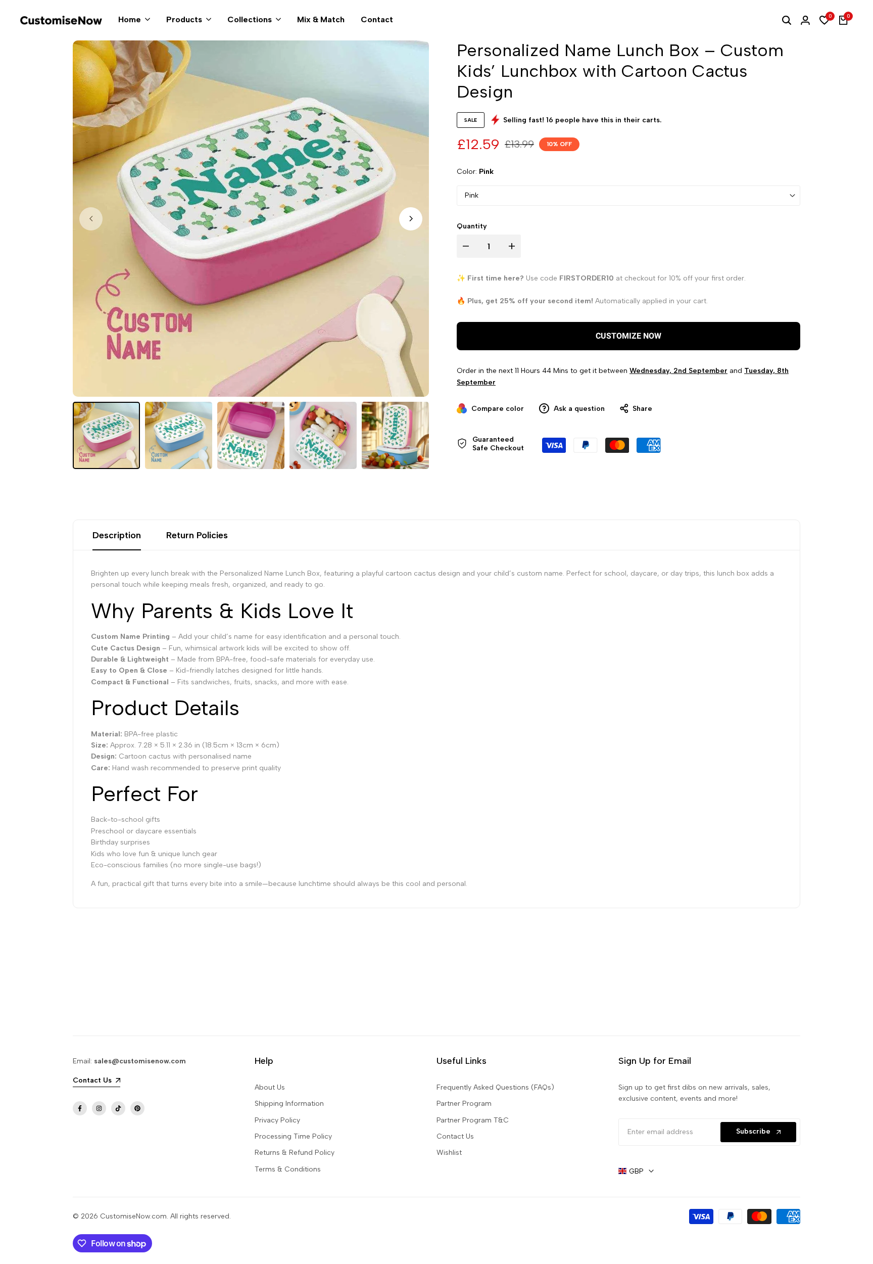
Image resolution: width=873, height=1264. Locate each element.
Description (116, 535)
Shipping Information (289, 1103)
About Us (270, 1087)
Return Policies (197, 535)
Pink (471, 195)
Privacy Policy (277, 1120)
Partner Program (464, 1103)
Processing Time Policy (293, 1136)
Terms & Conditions (288, 1169)
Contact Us (455, 1136)
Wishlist (449, 1152)
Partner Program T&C (473, 1120)
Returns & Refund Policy (294, 1152)
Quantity (472, 226)
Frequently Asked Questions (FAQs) (495, 1087)
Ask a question (578, 408)
